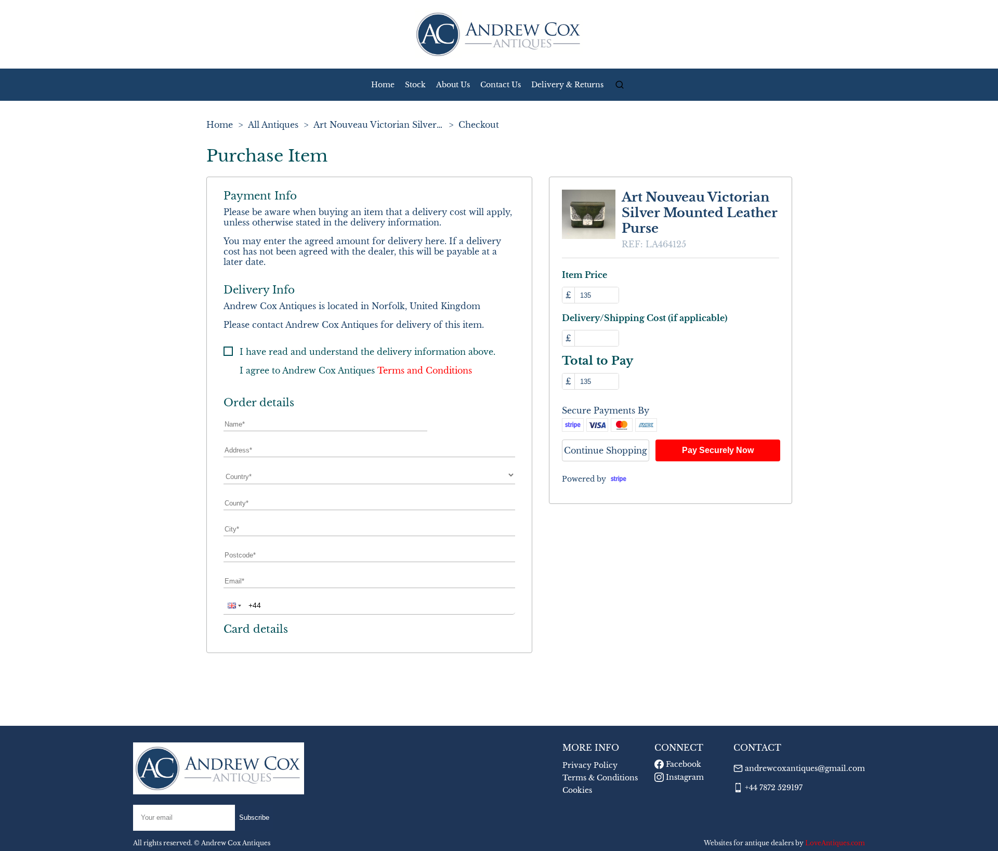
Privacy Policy (590, 765)
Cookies (577, 790)
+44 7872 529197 (774, 787)
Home (383, 84)
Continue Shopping (605, 450)
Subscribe (254, 817)
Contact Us (500, 84)
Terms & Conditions (600, 777)
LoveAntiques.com (835, 843)
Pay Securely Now (718, 450)
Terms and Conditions (424, 370)
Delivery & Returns (567, 84)
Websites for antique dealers (749, 843)
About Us (453, 84)
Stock (415, 84)
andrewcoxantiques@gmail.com (805, 768)
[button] (233, 605)
